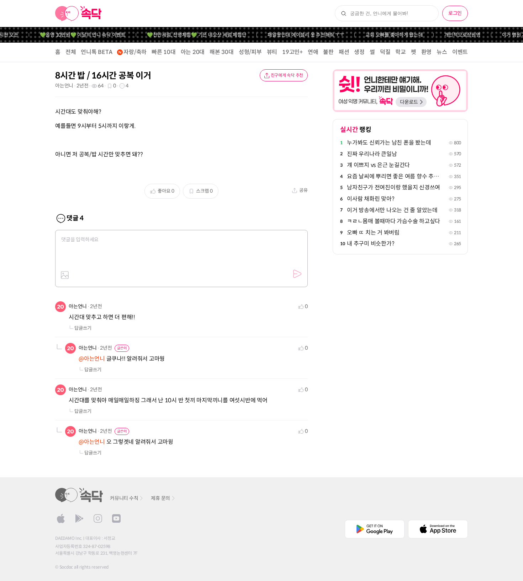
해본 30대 (222, 52)
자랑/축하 (135, 52)
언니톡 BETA (96, 52)
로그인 (455, 13)
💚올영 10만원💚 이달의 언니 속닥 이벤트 (77, 35)
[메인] (78, 13)
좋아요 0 (166, 191)
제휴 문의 (160, 498)
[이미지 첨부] (64, 275)
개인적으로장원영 (457, 35)
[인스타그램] (98, 518)
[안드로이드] (79, 518)
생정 (359, 52)
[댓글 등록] (297, 274)
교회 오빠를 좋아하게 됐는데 (388, 35)
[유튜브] (116, 518)
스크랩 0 (204, 191)
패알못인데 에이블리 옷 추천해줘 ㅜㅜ (300, 35)
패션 (344, 52)
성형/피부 (250, 52)
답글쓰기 (82, 328)
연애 (313, 52)
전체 (70, 52)
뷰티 (272, 52)
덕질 (385, 52)
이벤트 (460, 52)
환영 (426, 52)
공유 (303, 190)
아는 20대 (193, 52)
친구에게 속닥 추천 (287, 75)
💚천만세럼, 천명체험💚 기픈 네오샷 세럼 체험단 (191, 35)
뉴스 (442, 52)
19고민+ (292, 52)
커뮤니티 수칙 (124, 498)
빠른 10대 (164, 52)
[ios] (61, 518)
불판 (328, 52)
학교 (400, 52)
